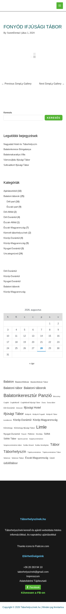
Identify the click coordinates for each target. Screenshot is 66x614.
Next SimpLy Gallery (51, 83)
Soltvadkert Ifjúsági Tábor (16, 165)
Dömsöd (19, 408)
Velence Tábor (18, 458)
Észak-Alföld (10, 222)
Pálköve (31, 434)
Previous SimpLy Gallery (16, 83)
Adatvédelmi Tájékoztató (33, 581)
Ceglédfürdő (14, 402)
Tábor (55, 444)
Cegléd (6, 402)
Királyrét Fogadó (39, 414)
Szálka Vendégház (42, 445)
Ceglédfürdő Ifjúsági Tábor (30, 402)
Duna (44, 402)
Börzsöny (56, 396)
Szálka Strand (28, 445)
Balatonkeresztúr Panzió (28, 395)
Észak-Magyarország (14, 227)
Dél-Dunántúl (10, 217)
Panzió (23, 434)
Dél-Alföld (8, 212)
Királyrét (28, 414)
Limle (41, 427)
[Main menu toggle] (59, 5)
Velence (7, 458)
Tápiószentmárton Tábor (51, 452)
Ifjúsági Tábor (14, 414)
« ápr (31, 363)
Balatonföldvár (22, 382)
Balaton (9, 381)
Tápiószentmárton (34, 452)
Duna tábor (51, 402)
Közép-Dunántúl (12, 238)
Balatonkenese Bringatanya (17, 149)
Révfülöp (39, 434)
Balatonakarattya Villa (14, 154)
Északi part (12, 206)
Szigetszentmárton (36, 439)
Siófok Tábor (10, 438)
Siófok (47, 434)
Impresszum (33, 576)
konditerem (8, 420)
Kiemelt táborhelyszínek (16, 232)
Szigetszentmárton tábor (13, 445)
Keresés (8, 112)
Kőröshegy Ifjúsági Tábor (24, 428)
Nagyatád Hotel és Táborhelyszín (20, 144)
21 (41, 342)
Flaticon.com (42, 546)
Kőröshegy (8, 428)
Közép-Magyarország (14, 243)
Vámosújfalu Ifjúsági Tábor (17, 159)
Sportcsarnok (23, 439)
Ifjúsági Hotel (32, 407)
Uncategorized (11, 253)
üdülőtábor (11, 463)
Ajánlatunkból (10, 191)
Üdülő (52, 458)
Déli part (11, 201)
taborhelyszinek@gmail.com (33, 572)
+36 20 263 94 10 (33, 567)
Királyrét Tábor (51, 414)
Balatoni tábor (13, 388)
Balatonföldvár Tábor (39, 382)
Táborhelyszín (15, 452)
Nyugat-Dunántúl (12, 248)
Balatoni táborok (12, 196)
